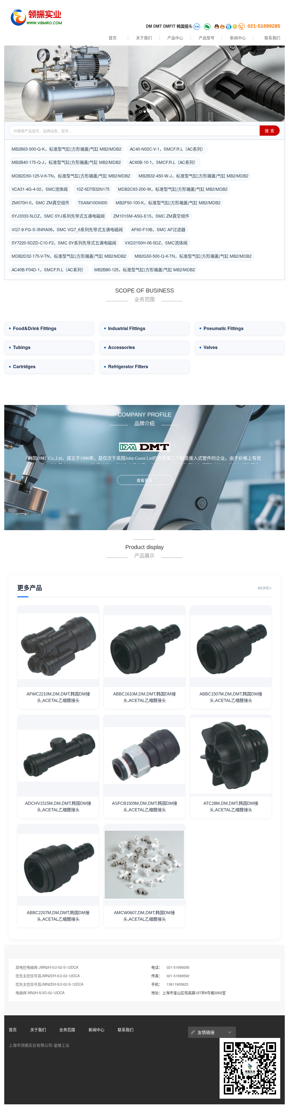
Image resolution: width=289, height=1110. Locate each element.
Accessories (121, 347)
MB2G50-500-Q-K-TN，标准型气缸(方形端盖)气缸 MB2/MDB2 (193, 256)
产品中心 (175, 37)
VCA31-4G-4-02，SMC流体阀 (40, 189)
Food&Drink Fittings (34, 328)
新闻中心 (238, 37)
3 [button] (149, 111)
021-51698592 (178, 975)
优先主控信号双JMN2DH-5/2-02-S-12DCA (50, 984)
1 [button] (140, 111)
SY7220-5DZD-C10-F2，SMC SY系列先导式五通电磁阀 (64, 243)
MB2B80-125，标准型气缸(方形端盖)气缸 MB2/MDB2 (144, 269)
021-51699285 (264, 26)
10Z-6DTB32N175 (93, 189)
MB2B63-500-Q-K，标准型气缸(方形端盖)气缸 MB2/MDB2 (66, 149)
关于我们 (144, 37)
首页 (113, 37)
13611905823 (177, 984)
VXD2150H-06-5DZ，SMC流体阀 (156, 243)
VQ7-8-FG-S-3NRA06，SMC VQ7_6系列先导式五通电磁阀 (67, 229)
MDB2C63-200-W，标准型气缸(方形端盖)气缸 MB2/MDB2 (172, 189)
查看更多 (144, 480)
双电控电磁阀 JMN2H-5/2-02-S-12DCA (47, 967)
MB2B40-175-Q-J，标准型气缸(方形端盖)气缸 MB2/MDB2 (66, 162)
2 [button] (145, 111)
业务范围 (67, 1029)
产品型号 (206, 37)
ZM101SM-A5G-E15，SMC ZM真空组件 (151, 216)
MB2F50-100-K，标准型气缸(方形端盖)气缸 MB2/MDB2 (168, 202)
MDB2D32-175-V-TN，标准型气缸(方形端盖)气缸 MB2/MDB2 (69, 256)
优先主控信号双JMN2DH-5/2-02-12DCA (48, 975)
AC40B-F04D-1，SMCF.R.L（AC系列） (49, 269)
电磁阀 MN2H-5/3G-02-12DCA (40, 992)
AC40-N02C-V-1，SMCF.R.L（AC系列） (167, 149)
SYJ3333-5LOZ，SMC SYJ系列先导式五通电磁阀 (58, 216)
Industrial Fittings (126, 328)
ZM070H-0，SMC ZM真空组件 (40, 202)
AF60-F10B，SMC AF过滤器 (158, 229)
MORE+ (265, 588)
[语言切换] (197, 26)
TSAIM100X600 (92, 202)
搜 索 (270, 130)
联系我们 (272, 37)
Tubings (21, 347)
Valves (210, 347)
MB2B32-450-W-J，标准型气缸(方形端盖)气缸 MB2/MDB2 (193, 176)
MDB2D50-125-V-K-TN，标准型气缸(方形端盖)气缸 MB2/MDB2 (71, 176)
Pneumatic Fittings (223, 328)
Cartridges (24, 366)
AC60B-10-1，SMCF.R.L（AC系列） (163, 162)
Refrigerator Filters (128, 366)
